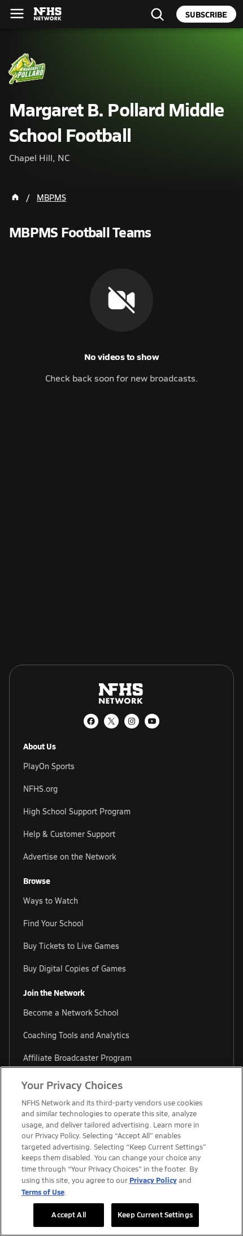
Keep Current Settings (155, 1214)
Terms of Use (42, 1191)
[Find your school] (157, 14)
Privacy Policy (153, 1179)
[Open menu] (17, 13)
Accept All (68, 1214)
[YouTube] (152, 721)
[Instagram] (131, 721)
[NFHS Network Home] (48, 14)
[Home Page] (15, 197)
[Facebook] (91, 721)
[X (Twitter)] (111, 721)
